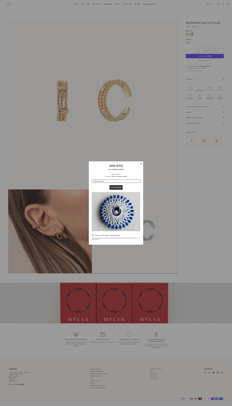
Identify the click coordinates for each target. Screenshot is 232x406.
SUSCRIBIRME (116, 187)
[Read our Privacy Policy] (139, 238)
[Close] (141, 163)
